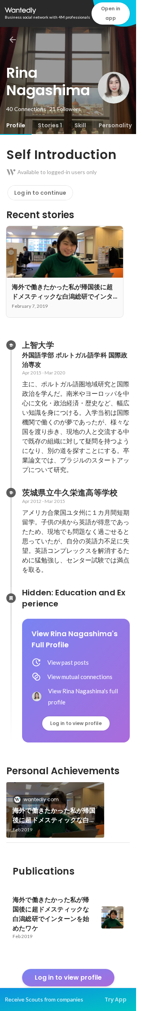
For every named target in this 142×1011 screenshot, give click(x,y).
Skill (80, 125)
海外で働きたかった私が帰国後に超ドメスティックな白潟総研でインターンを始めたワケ (54, 815)
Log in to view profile (76, 723)
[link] (55, 810)
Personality (115, 125)
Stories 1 (50, 125)
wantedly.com (41, 799)
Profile (15, 125)
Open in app (110, 13)
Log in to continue (40, 193)
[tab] (16, 125)
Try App (116, 999)
